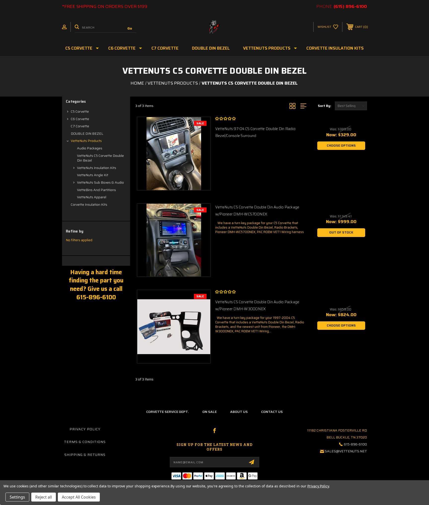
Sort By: (324, 105)
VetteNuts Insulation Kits (96, 167)
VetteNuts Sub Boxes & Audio (100, 182)
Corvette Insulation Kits (335, 48)
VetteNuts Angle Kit (92, 175)
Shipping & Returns (85, 454)
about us (239, 411)
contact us (272, 411)
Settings (17, 497)
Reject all (43, 497)
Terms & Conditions (85, 441)
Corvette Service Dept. (167, 411)
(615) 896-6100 (350, 6)
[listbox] (351, 105)
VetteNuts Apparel (91, 197)
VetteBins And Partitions (96, 190)
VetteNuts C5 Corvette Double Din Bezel (100, 158)
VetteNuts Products (266, 48)
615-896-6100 (355, 444)
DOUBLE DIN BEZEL (211, 48)
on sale (209, 411)
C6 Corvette (122, 48)
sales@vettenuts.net (346, 451)
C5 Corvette (78, 48)
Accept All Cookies (79, 497)
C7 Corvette (165, 48)
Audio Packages (89, 148)
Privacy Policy (85, 429)
